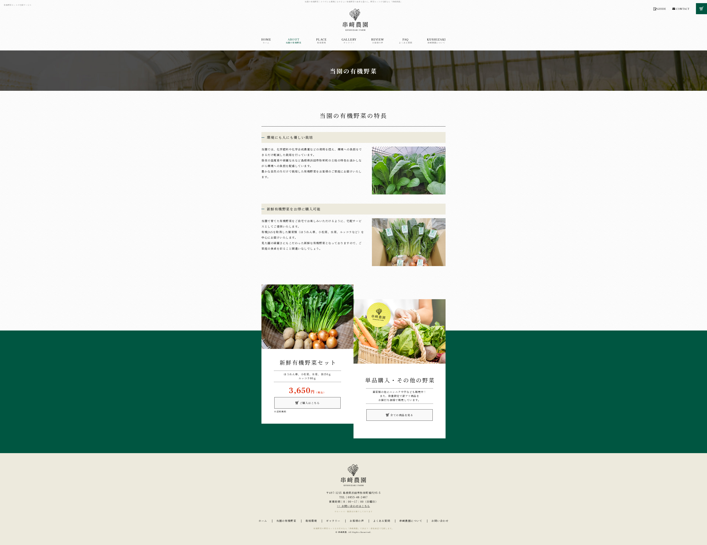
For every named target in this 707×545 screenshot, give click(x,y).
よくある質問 (405, 41)
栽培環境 (321, 41)
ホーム (266, 41)
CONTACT (683, 9)
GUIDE (661, 9)
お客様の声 (377, 41)
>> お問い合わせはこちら (353, 506)
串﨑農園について (436, 41)
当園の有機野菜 (293, 41)
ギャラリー (349, 41)
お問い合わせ (440, 520)
